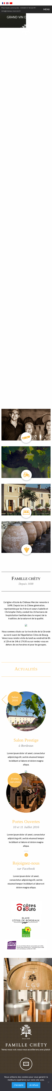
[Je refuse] (48, 1082)
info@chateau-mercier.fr (11, 11)
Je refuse (33, 1085)
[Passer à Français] (3, 3)
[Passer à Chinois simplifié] (11, 3)
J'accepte (18, 1085)
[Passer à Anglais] (7, 3)
